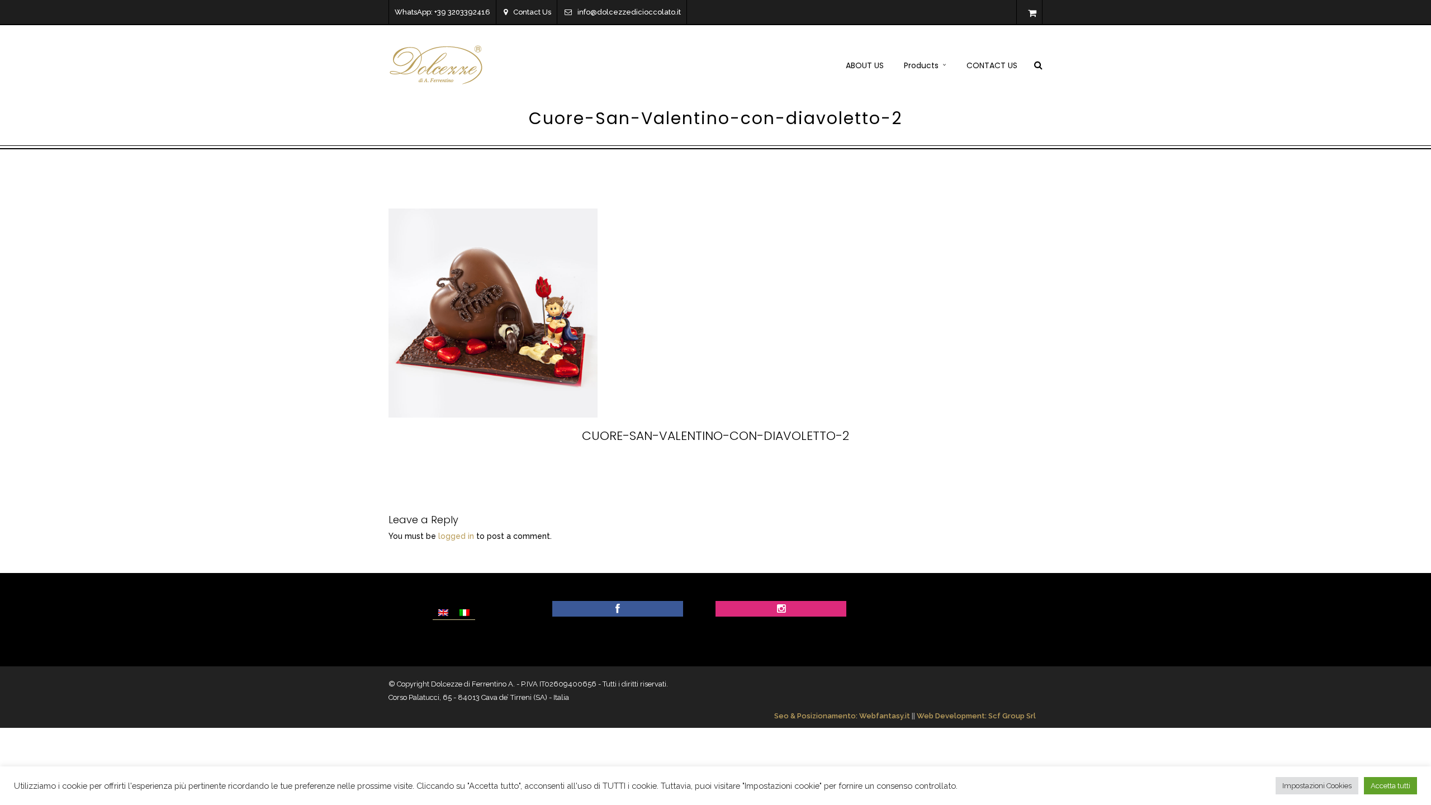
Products (921, 65)
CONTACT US (991, 65)
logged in (456, 536)
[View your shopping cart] (1032, 13)
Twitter (695, 466)
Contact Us (532, 12)
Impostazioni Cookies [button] (1317, 786)
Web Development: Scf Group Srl (976, 716)
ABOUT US (865, 65)
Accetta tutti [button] (1390, 786)
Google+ (794, 466)
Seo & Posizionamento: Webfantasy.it (842, 716)
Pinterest (743, 466)
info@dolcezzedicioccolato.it (629, 12)
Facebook (645, 466)
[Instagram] (781, 609)
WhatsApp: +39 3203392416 (442, 12)
